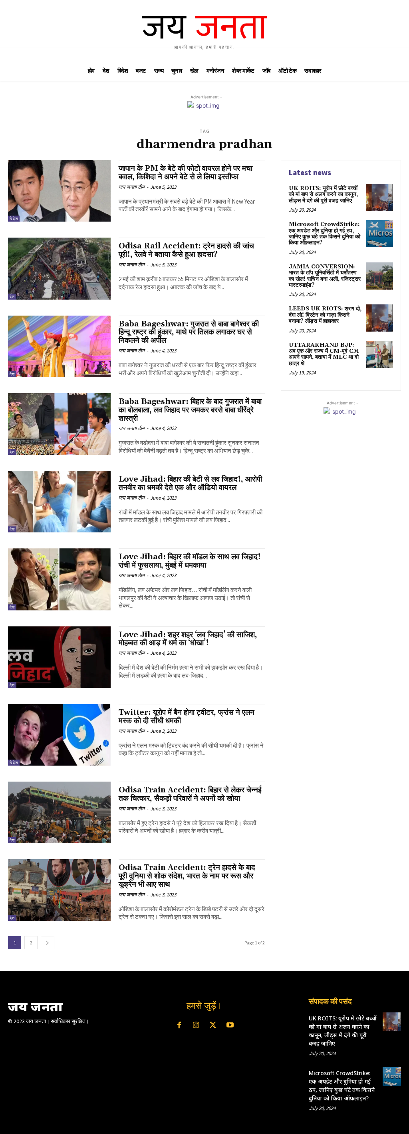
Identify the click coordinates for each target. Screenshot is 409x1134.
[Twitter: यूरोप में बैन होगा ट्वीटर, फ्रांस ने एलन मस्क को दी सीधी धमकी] (59, 735)
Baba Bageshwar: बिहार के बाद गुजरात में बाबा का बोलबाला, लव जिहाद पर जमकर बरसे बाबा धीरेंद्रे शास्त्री (190, 410)
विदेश (14, 218)
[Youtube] (229, 1025)
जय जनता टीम (132, 187)
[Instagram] (196, 1025)
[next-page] (47, 942)
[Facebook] (179, 1025)
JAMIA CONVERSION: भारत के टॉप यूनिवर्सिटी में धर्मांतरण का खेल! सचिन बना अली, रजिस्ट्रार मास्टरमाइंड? (325, 276)
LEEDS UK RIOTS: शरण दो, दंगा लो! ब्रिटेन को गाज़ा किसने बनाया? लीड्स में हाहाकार (325, 315)
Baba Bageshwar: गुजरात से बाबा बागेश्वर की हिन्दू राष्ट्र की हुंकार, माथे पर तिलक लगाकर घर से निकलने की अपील (189, 332)
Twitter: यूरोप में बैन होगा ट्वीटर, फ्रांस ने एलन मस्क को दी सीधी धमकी (186, 717)
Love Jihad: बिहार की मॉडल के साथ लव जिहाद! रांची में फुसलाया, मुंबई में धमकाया (190, 561)
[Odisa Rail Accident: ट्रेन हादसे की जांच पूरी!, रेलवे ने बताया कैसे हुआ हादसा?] (59, 268)
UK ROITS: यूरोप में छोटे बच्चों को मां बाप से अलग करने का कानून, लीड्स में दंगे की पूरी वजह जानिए (323, 194)
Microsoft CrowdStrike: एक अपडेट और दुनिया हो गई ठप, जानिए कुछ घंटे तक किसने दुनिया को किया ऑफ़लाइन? (324, 233)
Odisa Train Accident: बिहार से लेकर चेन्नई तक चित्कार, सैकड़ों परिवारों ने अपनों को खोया (190, 794)
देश (12, 296)
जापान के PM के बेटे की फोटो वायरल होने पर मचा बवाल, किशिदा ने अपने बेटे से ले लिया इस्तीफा (185, 173)
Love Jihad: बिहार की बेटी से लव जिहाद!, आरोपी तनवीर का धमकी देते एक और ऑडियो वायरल (190, 483)
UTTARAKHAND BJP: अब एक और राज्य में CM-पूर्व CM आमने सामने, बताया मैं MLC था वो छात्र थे (324, 354)
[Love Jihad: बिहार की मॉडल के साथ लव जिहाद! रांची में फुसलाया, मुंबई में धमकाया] (59, 579)
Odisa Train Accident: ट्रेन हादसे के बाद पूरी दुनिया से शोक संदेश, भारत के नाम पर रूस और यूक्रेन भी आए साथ (187, 876)
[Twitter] (212, 1025)
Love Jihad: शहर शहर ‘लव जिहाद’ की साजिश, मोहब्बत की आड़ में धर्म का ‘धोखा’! (188, 639)
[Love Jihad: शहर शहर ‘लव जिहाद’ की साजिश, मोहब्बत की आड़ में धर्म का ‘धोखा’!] (59, 657)
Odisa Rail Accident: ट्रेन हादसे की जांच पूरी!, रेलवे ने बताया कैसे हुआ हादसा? (186, 250)
